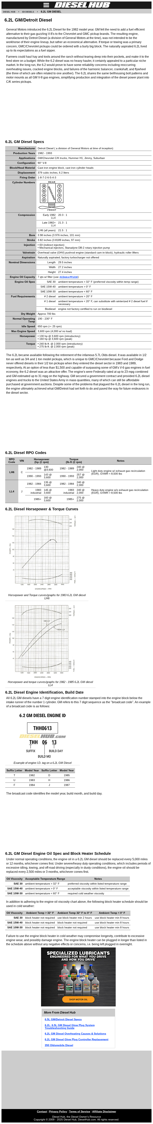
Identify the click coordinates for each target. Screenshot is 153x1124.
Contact (42, 1111)
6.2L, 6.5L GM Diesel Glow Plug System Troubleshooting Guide (70, 1026)
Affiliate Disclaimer (104, 1111)
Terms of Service (79, 1111)
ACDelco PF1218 (69, 277)
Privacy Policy (58, 1111)
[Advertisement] (78, 111)
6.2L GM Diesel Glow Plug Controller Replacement (76, 1039)
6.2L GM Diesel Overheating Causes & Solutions (75, 1033)
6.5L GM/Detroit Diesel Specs (63, 1019)
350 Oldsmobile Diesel (59, 1045)
